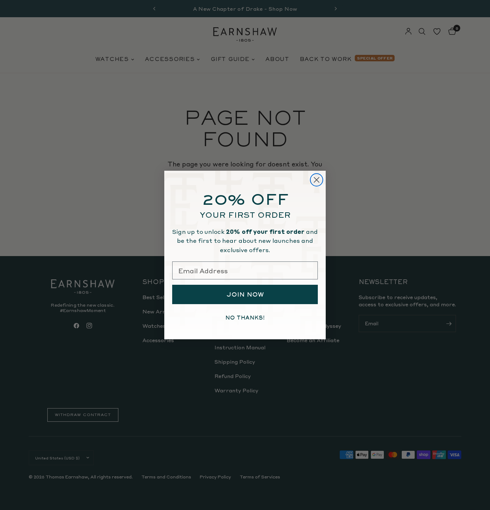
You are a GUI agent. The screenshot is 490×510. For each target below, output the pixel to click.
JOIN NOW (245, 294)
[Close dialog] (316, 180)
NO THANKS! (245, 317)
